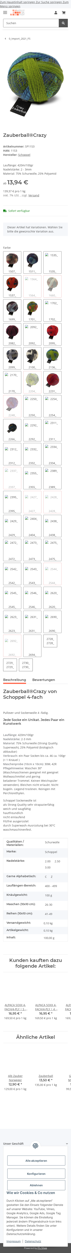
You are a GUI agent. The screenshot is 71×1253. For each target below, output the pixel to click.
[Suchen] (63, 23)
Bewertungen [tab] (43, 680)
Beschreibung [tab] (14, 680)
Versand (33, 195)
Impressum (14, 1241)
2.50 (57, 861)
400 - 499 (51, 886)
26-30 (48, 904)
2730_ (26, 665)
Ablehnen (36, 1185)
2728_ (50, 641)
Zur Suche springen (49, 2)
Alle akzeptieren (36, 1160)
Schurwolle (52, 842)
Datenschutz (33, 1241)
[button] (56, 13)
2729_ (10, 665)
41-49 (48, 914)
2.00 (47, 861)
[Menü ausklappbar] (5, 10)
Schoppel (51, 852)
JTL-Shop (42, 1248)
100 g (48, 895)
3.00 (47, 867)
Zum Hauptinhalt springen (18, 2)
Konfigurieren (36, 1173)
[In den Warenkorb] (6, 49)
